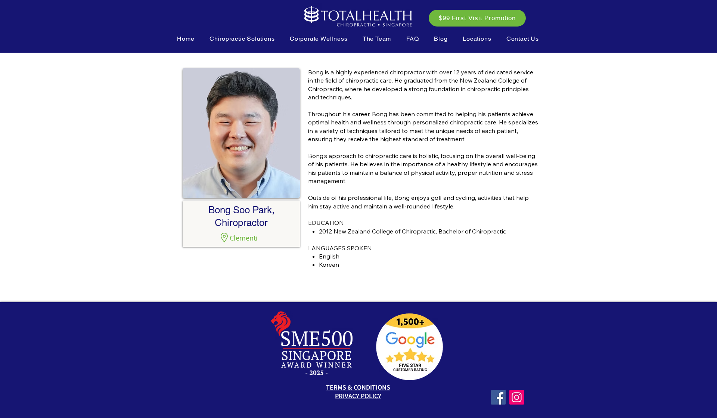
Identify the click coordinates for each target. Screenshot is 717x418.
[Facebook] (498, 397)
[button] (242, 38)
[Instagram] (516, 397)
